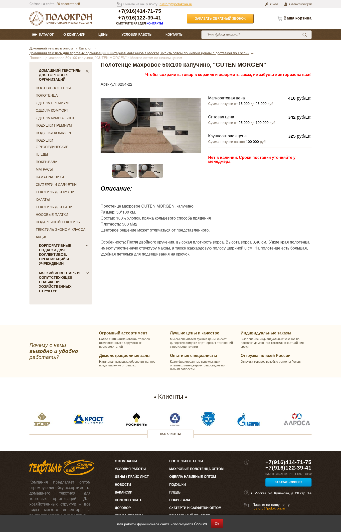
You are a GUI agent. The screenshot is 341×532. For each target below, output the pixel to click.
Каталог (46, 34)
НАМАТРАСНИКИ (50, 177)
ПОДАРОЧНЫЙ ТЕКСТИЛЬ (58, 222)
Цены (103, 34)
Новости (123, 484)
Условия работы (137, 34)
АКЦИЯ (41, 237)
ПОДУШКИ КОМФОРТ (54, 133)
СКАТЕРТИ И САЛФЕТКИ (56, 185)
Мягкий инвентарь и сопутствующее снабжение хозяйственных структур (59, 282)
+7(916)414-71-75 (139, 11)
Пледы (175, 492)
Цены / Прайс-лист (132, 476)
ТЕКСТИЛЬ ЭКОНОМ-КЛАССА (60, 230)
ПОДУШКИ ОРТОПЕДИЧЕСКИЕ (52, 143)
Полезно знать (128, 500)
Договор (123, 508)
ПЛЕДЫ (42, 154)
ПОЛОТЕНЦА (47, 95)
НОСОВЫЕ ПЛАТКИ (52, 215)
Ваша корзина (298, 18)
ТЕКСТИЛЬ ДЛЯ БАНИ (54, 207)
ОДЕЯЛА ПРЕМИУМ (52, 103)
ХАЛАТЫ (43, 200)
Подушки (177, 484)
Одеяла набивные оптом (192, 476)
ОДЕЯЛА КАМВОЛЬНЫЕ (55, 118)
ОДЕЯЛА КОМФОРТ (52, 110)
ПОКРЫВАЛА (46, 162)
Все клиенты (170, 433)
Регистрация (300, 4)
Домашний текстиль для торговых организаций (60, 74)
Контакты (155, 23)
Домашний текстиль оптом (51, 48)
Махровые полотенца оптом (196, 469)
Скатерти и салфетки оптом (195, 508)
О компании (74, 34)
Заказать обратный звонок (220, 18)
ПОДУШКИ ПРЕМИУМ (54, 125)
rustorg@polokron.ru (176, 4)
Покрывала (179, 500)
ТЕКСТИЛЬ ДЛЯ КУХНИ (55, 192)
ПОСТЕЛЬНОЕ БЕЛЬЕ (54, 88)
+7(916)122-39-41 (139, 17)
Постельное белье (186, 461)
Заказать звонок (288, 482)
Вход (274, 4)
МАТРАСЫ (44, 169)
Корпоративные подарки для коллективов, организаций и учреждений (55, 255)
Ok (217, 524)
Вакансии (123, 492)
